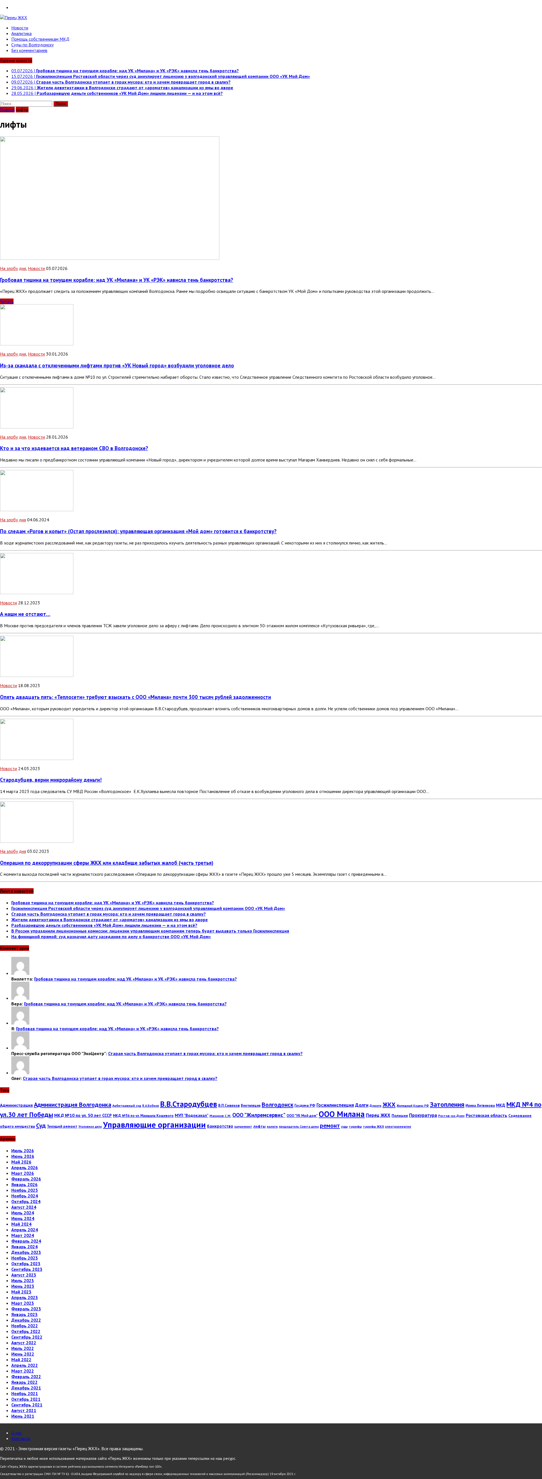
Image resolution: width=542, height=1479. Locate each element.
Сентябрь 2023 (26, 1269)
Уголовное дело (90, 1127)
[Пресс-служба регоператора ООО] (20, 1048)
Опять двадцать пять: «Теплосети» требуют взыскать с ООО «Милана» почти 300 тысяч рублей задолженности (135, 697)
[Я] (20, 1023)
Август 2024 (23, 1207)
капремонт (243, 1126)
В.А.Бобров (150, 1106)
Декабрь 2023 (26, 1252)
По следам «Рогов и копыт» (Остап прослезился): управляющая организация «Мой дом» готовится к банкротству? (138, 531)
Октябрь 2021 (25, 1399)
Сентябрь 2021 (26, 1405)
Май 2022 (21, 1359)
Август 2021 (23, 1410)
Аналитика (21, 33)
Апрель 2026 (24, 1167)
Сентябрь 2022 (26, 1337)
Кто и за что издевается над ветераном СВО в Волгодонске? (74, 448)
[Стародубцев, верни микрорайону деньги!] (36, 758)
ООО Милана (342, 1114)
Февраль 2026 (26, 1179)
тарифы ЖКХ (373, 1126)
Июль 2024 (22, 1213)
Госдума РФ (304, 1105)
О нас (16, 1433)
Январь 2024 (24, 1246)
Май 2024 (21, 1224)
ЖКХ (389, 1104)
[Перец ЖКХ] (271, 17)
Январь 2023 (24, 1314)
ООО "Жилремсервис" (258, 1114)
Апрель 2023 (24, 1297)
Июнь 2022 (22, 1354)
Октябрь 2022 (25, 1331)
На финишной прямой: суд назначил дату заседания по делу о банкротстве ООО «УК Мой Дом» (111, 936)
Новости (19, 28)
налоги (272, 1126)
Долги (361, 1105)
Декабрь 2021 (26, 1388)
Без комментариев (29, 50)
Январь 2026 (24, 1184)
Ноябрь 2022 (24, 1325)
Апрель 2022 (24, 1365)
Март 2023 (22, 1303)
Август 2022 (23, 1342)
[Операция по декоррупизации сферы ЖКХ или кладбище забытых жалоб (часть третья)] (36, 841)
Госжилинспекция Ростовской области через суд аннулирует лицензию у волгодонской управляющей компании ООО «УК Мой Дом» (148, 908)
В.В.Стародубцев (188, 1104)
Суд (41, 1125)
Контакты (20, 1438)
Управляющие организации (154, 1124)
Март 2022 (22, 1371)
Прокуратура (423, 1115)
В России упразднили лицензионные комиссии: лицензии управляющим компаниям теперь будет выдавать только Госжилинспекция (150, 931)
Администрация (16, 1105)
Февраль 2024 (26, 1241)
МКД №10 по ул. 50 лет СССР (83, 1115)
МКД (500, 1105)
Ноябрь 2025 (24, 1190)
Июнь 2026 (22, 1156)
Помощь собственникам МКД (40, 39)
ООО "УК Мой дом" (302, 1115)
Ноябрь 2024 (24, 1196)
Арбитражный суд (126, 1105)
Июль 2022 (22, 1348)
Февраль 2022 (26, 1376)
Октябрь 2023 (25, 1263)
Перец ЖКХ (378, 1115)
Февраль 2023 (26, 1309)
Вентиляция (251, 1105)
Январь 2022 (24, 1382)
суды (344, 1127)
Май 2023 (21, 1292)
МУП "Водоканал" (191, 1115)
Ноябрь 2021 (24, 1393)
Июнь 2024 (22, 1218)
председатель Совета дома (299, 1127)
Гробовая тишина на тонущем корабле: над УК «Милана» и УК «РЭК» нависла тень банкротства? (116, 279)
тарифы (355, 1126)
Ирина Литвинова (480, 1105)
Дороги (375, 1105)
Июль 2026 (22, 1150)
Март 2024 (22, 1235)
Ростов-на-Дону (451, 1116)
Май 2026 (21, 1162)
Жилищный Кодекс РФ (413, 1106)
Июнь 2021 (22, 1416)
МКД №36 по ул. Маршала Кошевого (143, 1115)
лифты (259, 1126)
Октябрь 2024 (25, 1201)
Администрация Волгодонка (72, 1104)
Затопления (447, 1104)
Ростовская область (486, 1115)
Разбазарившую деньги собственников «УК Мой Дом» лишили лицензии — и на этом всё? (104, 925)
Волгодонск (277, 1104)
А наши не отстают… (25, 614)
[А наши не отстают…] (36, 592)
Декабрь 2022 (26, 1320)
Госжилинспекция (335, 1105)
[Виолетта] (20, 973)
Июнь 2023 (22, 1286)
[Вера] (20, 998)
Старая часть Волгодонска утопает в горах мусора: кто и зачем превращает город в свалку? (108, 914)
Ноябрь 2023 (24, 1258)
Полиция (400, 1115)
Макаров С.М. (220, 1116)
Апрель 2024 (24, 1229)
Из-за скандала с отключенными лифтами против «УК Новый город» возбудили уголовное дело (117, 365)
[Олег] (20, 1072)
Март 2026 (22, 1173)
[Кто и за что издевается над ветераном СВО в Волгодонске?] (36, 427)
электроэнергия (398, 1126)
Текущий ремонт (62, 1126)
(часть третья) (106, 862)
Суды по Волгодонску (32, 44)
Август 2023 (23, 1275)
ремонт (330, 1125)
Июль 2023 (22, 1280)
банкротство (220, 1126)
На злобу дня (13, 268)
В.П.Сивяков (229, 1105)
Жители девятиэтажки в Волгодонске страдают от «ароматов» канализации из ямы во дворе (109, 919)
